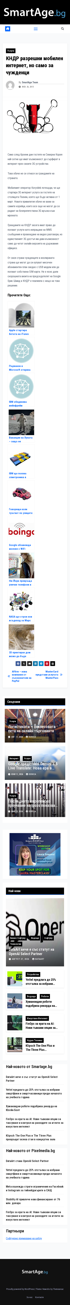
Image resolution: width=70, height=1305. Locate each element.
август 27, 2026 (21, 959)
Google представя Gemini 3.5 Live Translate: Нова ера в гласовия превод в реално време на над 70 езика (33, 770)
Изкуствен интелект (37, 1018)
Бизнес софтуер (17, 938)
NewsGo (46, 1289)
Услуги (10, 50)
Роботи (45, 996)
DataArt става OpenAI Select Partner (27, 1161)
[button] (62, 28)
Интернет (14, 758)
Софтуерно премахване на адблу (24, 1238)
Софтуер (48, 938)
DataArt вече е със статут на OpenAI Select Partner (31, 951)
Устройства (33, 974)
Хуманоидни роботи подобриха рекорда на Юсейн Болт (40, 1005)
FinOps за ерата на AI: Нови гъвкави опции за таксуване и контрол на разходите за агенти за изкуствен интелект (34, 1122)
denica (32, 737)
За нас (29, 1297)
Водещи (35, 938)
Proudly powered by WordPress (20, 1289)
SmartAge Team (30, 82)
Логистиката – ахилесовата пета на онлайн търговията (32, 728)
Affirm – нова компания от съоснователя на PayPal (21, 676)
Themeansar (58, 1289)
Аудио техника (34, 1040)
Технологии (15, 944)
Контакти (39, 1297)
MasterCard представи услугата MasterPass (47, 674)
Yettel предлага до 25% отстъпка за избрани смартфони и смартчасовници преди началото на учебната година (34, 1093)
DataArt (39, 959)
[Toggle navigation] (35, 28)
